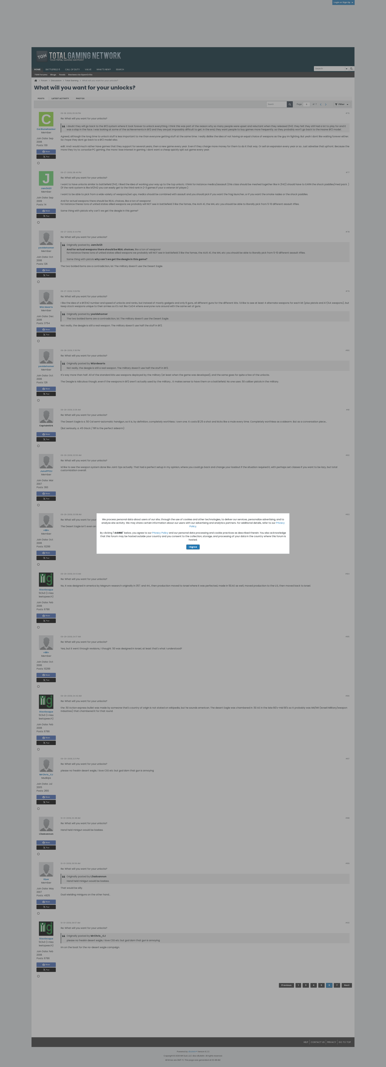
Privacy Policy (160, 532)
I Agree (193, 546)
